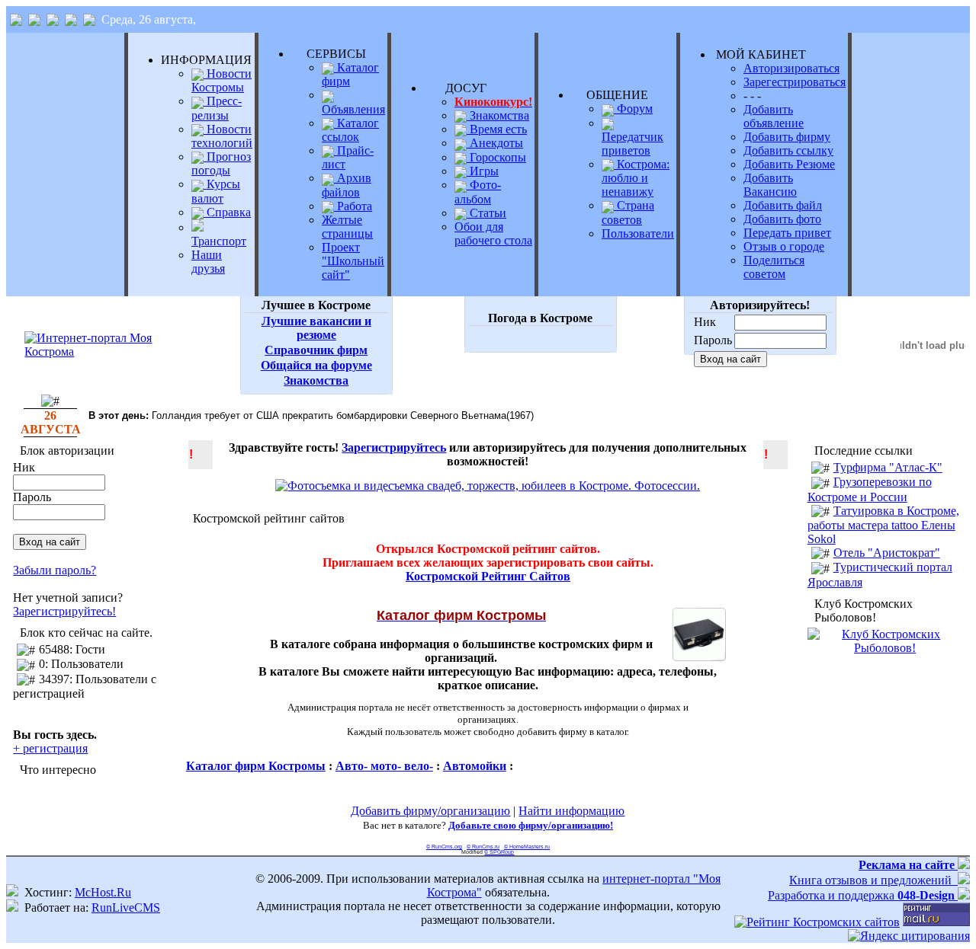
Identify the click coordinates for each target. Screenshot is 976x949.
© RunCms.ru (483, 846)
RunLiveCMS (126, 907)
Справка (227, 212)
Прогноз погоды (221, 163)
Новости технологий (221, 136)
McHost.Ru (103, 892)
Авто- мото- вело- (384, 765)
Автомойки (474, 765)
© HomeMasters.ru (527, 846)
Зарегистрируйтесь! (64, 611)
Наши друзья (208, 261)
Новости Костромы (221, 80)
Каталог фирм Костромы (256, 765)
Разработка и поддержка (861, 895)
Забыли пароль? (54, 570)
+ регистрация (50, 748)
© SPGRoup (499, 852)
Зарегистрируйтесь (394, 447)
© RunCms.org (444, 846)
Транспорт (218, 241)
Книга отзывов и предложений (873, 880)
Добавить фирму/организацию (430, 810)
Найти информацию (571, 810)
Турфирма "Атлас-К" (887, 467)
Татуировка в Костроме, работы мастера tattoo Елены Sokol (883, 524)
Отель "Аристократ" (886, 552)
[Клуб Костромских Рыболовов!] (885, 647)
